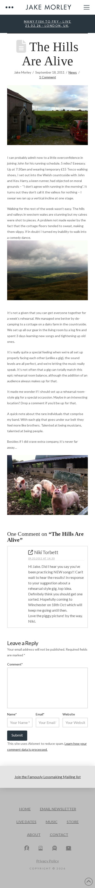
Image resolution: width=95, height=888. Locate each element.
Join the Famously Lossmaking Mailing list (48, 777)
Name (12, 714)
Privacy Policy (47, 861)
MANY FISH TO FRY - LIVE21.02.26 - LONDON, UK (47, 23)
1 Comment (47, 77)
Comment (15, 664)
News (72, 72)
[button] (9, 7)
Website (68, 714)
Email (40, 714)
